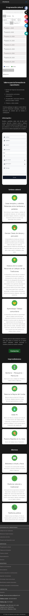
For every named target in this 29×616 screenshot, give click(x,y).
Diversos (2, 559)
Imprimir (6, 75)
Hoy (12, 23)
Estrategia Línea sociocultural (7, 579)
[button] (14, 351)
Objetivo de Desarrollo (5, 566)
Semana (9, 16)
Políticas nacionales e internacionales (9, 585)
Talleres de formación (5, 550)
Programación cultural (5, 547)
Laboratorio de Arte (5, 537)
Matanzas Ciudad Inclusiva (6, 534)
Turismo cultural (4, 553)
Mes (4, 16)
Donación (2, 592)
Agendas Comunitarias (5, 576)
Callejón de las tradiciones (6, 530)
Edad (4, 152)
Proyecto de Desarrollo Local (7, 540)
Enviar (14, 177)
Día (13, 16)
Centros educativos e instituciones (8, 573)
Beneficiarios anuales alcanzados (8, 582)
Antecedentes (3, 569)
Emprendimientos (4, 556)
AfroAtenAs (5, 2)
